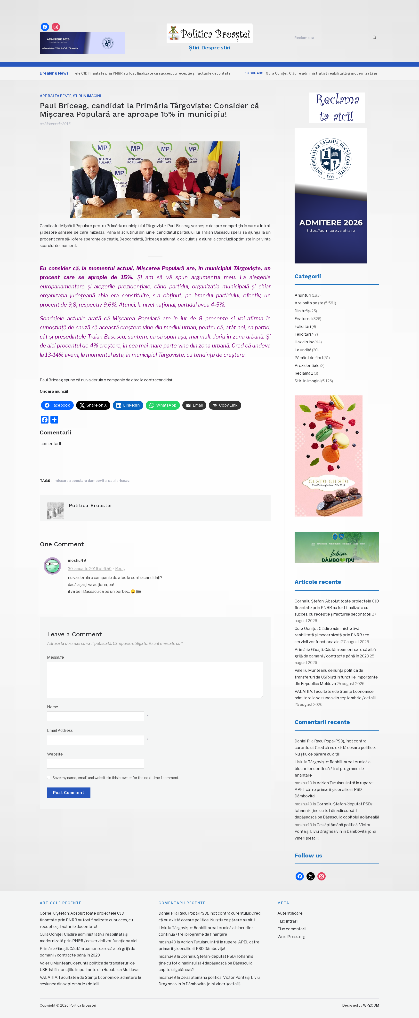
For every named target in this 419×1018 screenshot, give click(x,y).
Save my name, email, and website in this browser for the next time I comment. (116, 778)
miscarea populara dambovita (81, 480)
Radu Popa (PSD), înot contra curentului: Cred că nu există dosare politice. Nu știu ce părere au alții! (335, 747)
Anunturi (303, 295)
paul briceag (119, 480)
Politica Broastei (90, 505)
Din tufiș (302, 311)
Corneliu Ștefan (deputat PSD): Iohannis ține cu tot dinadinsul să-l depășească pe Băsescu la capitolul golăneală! (337, 810)
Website (55, 754)
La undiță (303, 350)
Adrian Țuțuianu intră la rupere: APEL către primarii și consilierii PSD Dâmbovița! (334, 789)
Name (52, 707)
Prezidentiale (307, 365)
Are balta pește (56, 96)
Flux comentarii (291, 929)
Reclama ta (304, 38)
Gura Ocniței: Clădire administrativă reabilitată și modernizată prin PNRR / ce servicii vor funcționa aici (329, 73)
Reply (120, 568)
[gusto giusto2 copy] (329, 456)
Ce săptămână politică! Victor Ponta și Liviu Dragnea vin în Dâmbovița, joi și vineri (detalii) (335, 831)
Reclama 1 (304, 373)
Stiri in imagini (87, 96)
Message (55, 657)
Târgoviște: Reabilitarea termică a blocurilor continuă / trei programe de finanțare (333, 768)
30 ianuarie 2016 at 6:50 (90, 568)
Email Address (60, 730)
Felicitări (303, 326)
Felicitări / (304, 334)
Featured (303, 318)
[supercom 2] (337, 547)
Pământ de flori (309, 357)
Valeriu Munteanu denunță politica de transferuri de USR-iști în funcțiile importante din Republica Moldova (336, 677)
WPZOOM (371, 1005)
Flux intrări (287, 921)
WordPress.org (291, 936)
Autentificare (290, 913)
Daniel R (302, 741)
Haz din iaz (304, 342)
